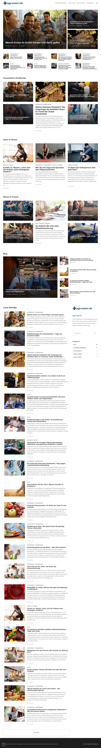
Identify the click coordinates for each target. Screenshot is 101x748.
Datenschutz (89, 744)
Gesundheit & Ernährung (60, 3)
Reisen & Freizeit (81, 3)
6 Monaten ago (78, 25)
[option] (50, 29)
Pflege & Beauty (90, 3)
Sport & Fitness (71, 3)
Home (85, 744)
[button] (3, 744)
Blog (97, 3)
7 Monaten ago (15, 294)
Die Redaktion (8, 45)
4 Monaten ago (14, 45)
